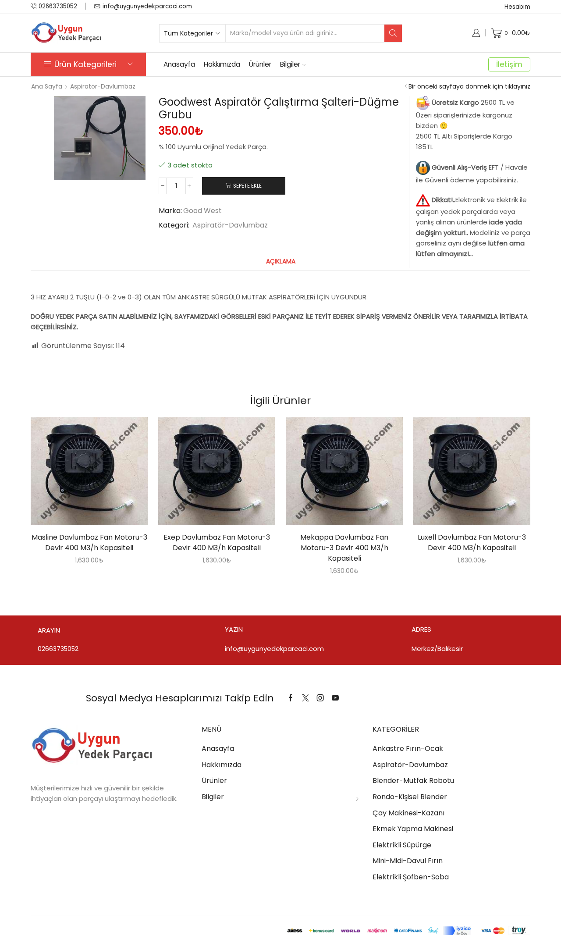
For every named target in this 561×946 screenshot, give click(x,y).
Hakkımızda (222, 64)
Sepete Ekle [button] (80, 474)
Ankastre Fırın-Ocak (408, 748)
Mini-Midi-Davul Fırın (408, 861)
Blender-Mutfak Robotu (413, 780)
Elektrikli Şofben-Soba (411, 877)
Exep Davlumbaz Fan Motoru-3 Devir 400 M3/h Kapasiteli (216, 542)
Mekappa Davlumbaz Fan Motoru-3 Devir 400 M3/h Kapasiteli (344, 547)
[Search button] (393, 33)
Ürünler (260, 64)
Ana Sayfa (46, 86)
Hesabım (517, 7)
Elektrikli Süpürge (402, 845)
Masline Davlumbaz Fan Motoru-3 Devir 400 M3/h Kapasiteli (89, 542)
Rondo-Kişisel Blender (410, 797)
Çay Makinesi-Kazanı (408, 813)
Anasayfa (179, 64)
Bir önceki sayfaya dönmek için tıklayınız (469, 86)
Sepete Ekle (247, 185)
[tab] (281, 261)
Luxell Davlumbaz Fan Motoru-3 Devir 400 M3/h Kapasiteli (472, 542)
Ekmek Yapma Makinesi (413, 829)
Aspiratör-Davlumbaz (102, 86)
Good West (202, 211)
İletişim (509, 64)
